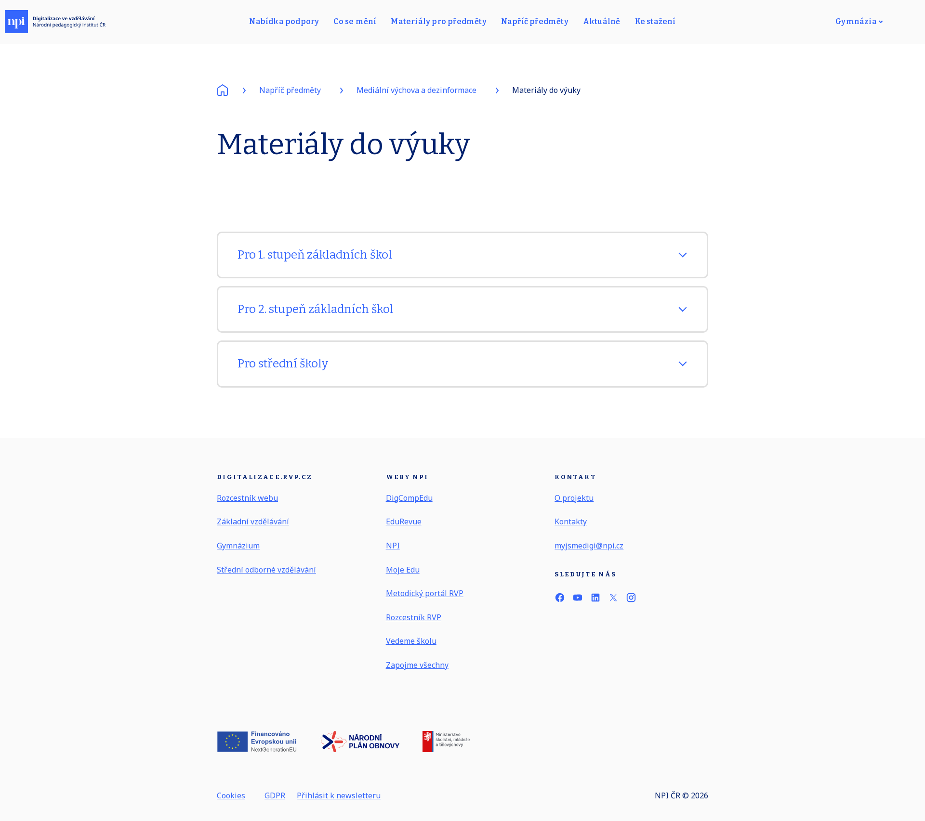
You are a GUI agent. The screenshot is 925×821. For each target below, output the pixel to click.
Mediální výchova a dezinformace (416, 90)
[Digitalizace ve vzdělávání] (55, 21)
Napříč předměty (290, 90)
